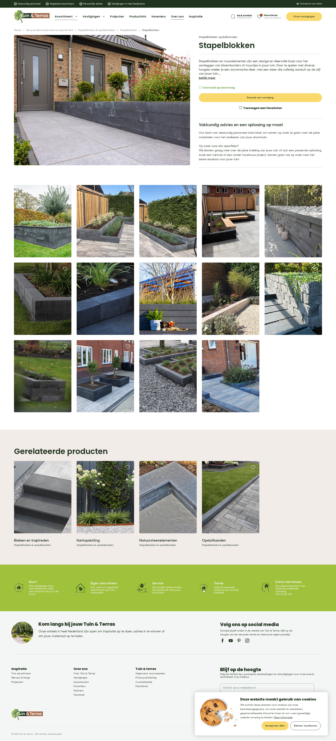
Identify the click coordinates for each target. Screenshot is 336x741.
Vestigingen (81, 677)
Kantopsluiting (88, 540)
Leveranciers (81, 682)
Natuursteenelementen (158, 540)
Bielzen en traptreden (31, 540)
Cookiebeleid (143, 682)
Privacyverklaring (145, 677)
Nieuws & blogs (20, 677)
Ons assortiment (21, 673)
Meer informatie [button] (283, 717)
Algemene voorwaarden (150, 673)
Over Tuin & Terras (84, 673)
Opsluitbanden (214, 540)
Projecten (17, 682)
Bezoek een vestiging (260, 97)
